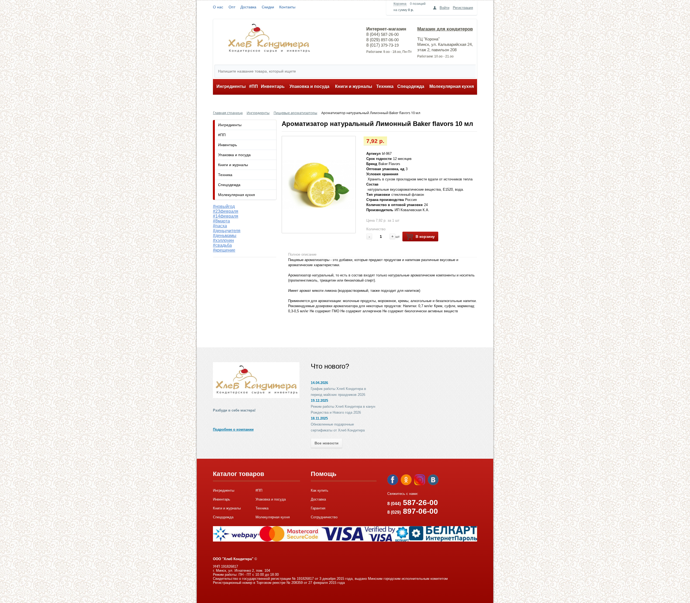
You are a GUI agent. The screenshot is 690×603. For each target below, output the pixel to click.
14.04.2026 (319, 383)
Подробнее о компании (233, 429)
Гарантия (318, 508)
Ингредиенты (231, 86)
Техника (385, 86)
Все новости (327, 443)
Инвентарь (273, 86)
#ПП (253, 86)
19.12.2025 (319, 401)
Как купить (319, 490)
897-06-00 (412, 511)
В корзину (425, 236)
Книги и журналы (353, 86)
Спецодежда (410, 86)
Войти (444, 8)
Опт (232, 7)
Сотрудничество (324, 517)
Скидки (268, 7)
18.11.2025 (319, 418)
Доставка (248, 7)
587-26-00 (412, 502)
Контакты (287, 7)
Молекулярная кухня (451, 86)
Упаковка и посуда (309, 86)
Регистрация (463, 8)
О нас (218, 7)
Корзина (400, 4)
